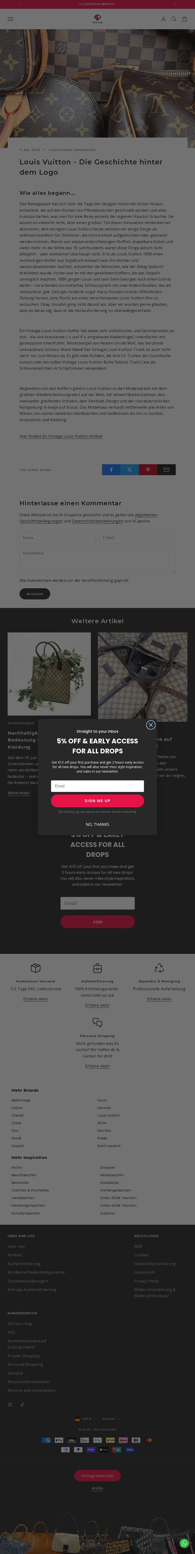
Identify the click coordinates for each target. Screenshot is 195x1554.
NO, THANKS (97, 824)
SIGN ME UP (98, 800)
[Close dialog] (151, 725)
